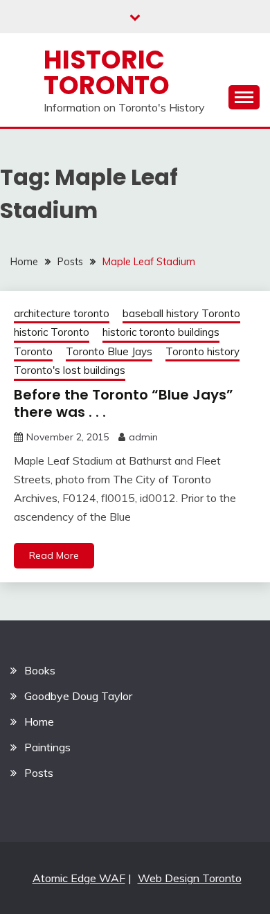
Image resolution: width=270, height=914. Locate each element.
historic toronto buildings (160, 332)
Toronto (33, 351)
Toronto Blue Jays (109, 351)
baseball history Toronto (181, 313)
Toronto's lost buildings (69, 370)
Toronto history (202, 351)
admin (143, 437)
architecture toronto (61, 313)
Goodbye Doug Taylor (78, 696)
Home (39, 721)
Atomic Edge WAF (79, 878)
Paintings (47, 747)
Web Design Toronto (190, 878)
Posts (38, 773)
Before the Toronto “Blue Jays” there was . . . (123, 403)
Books (39, 670)
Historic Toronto (107, 72)
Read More (54, 555)
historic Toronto (51, 332)
